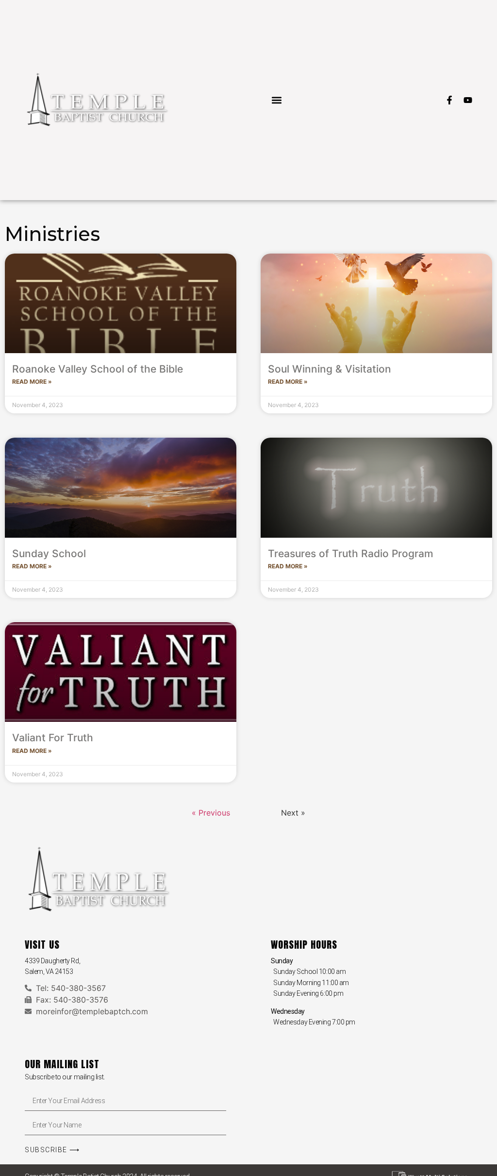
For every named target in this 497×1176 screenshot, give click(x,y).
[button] (276, 100)
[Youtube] (468, 100)
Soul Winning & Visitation (329, 369)
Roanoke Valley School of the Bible (97, 369)
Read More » (32, 381)
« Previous (211, 813)
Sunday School (49, 553)
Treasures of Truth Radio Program (350, 553)
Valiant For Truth (52, 738)
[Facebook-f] (449, 100)
